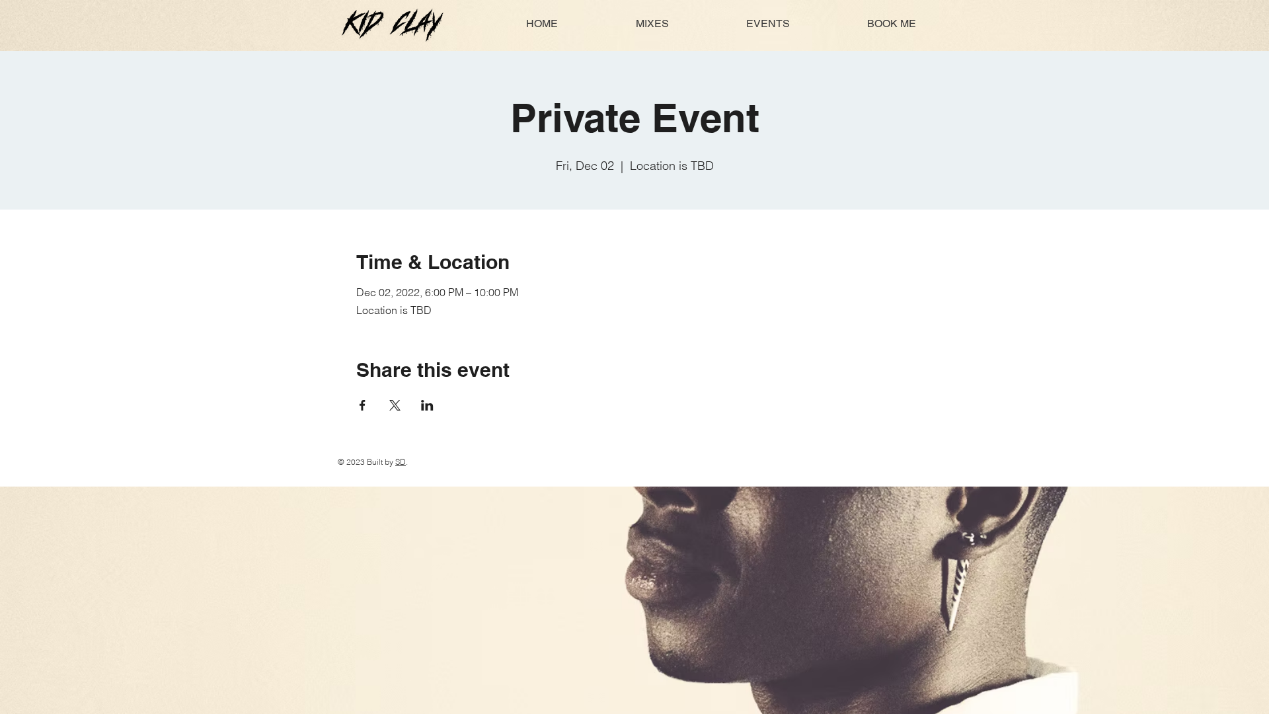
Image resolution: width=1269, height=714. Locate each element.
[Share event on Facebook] (362, 405)
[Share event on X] (395, 405)
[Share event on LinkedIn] (427, 405)
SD (400, 462)
